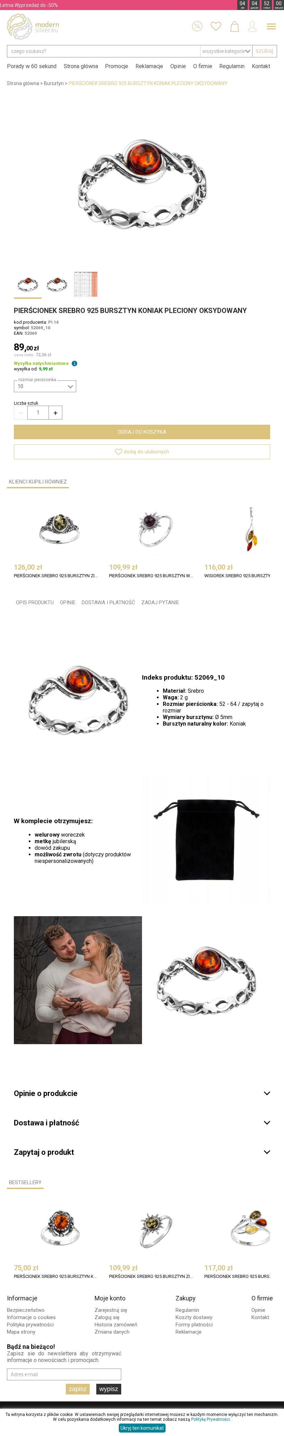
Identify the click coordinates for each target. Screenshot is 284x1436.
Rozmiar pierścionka (37, 379)
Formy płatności (194, 1325)
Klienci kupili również (38, 482)
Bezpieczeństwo (26, 1310)
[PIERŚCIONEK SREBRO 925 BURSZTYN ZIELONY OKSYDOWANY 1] (60, 528)
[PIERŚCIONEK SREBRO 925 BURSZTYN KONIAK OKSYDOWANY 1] (60, 1229)
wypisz (108, 1389)
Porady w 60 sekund (31, 66)
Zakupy (186, 1298)
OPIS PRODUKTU (35, 602)
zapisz (78, 1389)
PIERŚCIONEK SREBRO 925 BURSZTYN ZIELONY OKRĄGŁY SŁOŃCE (151, 1276)
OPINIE (68, 602)
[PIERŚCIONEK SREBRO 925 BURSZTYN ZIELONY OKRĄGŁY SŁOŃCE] (156, 1229)
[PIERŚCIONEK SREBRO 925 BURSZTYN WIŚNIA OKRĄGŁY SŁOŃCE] (156, 528)
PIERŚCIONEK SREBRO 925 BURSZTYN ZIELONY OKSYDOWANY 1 (56, 575)
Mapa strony (21, 1332)
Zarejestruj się (111, 1310)
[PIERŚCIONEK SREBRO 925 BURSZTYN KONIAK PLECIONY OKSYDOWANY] (142, 183)
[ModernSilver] (33, 26)
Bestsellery (25, 1182)
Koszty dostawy (194, 1317)
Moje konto (110, 1298)
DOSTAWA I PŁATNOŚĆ (108, 602)
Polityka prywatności (30, 1325)
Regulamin (232, 66)
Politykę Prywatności (210, 1419)
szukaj (264, 50)
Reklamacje (149, 66)
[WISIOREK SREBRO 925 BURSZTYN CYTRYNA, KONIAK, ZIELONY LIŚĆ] (251, 528)
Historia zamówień (116, 1325)
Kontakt (261, 66)
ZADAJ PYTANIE (160, 602)
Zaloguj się (107, 1317)
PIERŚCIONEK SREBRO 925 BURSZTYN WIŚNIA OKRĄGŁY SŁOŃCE (151, 575)
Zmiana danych (112, 1332)
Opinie (178, 66)
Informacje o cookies (31, 1317)
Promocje (116, 66)
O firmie (202, 66)
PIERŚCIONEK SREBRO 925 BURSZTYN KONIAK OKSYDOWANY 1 (56, 1276)
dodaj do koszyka (142, 432)
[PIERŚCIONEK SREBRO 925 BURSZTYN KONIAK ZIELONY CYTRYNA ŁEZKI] (251, 1229)
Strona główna (81, 66)
